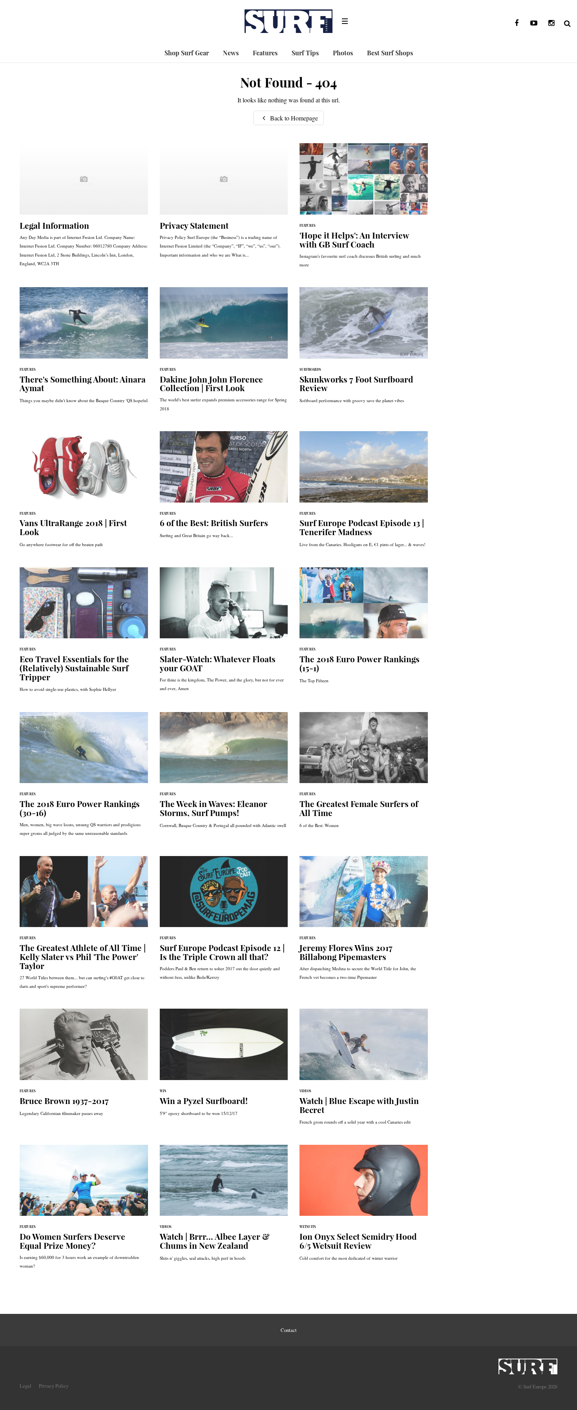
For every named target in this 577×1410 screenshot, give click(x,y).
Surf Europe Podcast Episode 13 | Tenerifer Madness (363, 493)
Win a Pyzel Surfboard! (224, 1066)
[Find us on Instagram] (551, 23)
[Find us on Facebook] (516, 23)
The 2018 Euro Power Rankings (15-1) (363, 629)
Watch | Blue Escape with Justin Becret (363, 1071)
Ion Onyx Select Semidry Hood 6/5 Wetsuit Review (363, 1207)
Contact (289, 1329)
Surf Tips (305, 53)
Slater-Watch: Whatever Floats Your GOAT (224, 633)
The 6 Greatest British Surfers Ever (224, 489)
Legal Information (84, 208)
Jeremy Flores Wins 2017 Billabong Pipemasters (363, 922)
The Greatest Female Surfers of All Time (363, 774)
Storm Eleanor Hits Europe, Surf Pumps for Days (224, 774)
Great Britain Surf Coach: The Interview (363, 209)
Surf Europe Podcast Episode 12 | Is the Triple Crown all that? (224, 922)
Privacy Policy (53, 1385)
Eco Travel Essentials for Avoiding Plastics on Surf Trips (84, 633)
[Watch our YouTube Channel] (533, 23)
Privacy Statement (224, 204)
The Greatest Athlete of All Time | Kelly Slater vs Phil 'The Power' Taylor (84, 926)
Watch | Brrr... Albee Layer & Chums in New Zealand (224, 1207)
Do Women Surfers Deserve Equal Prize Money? (84, 1211)
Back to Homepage (293, 118)
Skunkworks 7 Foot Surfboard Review (363, 349)
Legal (25, 1385)
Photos (343, 53)
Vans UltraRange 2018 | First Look (84, 493)
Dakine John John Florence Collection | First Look (224, 353)
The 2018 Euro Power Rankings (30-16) (84, 778)
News (231, 53)
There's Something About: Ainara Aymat (84, 349)
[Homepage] (527, 1364)
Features (265, 53)
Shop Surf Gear (186, 53)
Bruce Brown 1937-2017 (84, 1066)
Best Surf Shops (390, 53)
